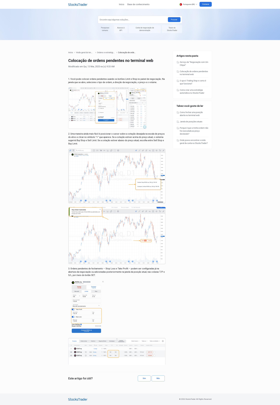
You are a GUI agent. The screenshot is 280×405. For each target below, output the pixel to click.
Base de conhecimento (138, 4)
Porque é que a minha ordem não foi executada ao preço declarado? (194, 131)
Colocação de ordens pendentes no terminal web (194, 72)
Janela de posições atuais (191, 121)
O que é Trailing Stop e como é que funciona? (193, 82)
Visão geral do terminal (86, 52)
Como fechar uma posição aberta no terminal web (191, 113)
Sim (144, 378)
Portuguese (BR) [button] (189, 4)
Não (158, 378)
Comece (205, 4)
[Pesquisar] (174, 19)
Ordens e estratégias (106, 52)
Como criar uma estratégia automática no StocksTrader (192, 91)
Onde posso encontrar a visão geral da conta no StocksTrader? (194, 141)
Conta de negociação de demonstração (145, 29)
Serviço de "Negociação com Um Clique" (194, 63)
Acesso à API (120, 29)
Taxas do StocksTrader (172, 29)
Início (121, 4)
